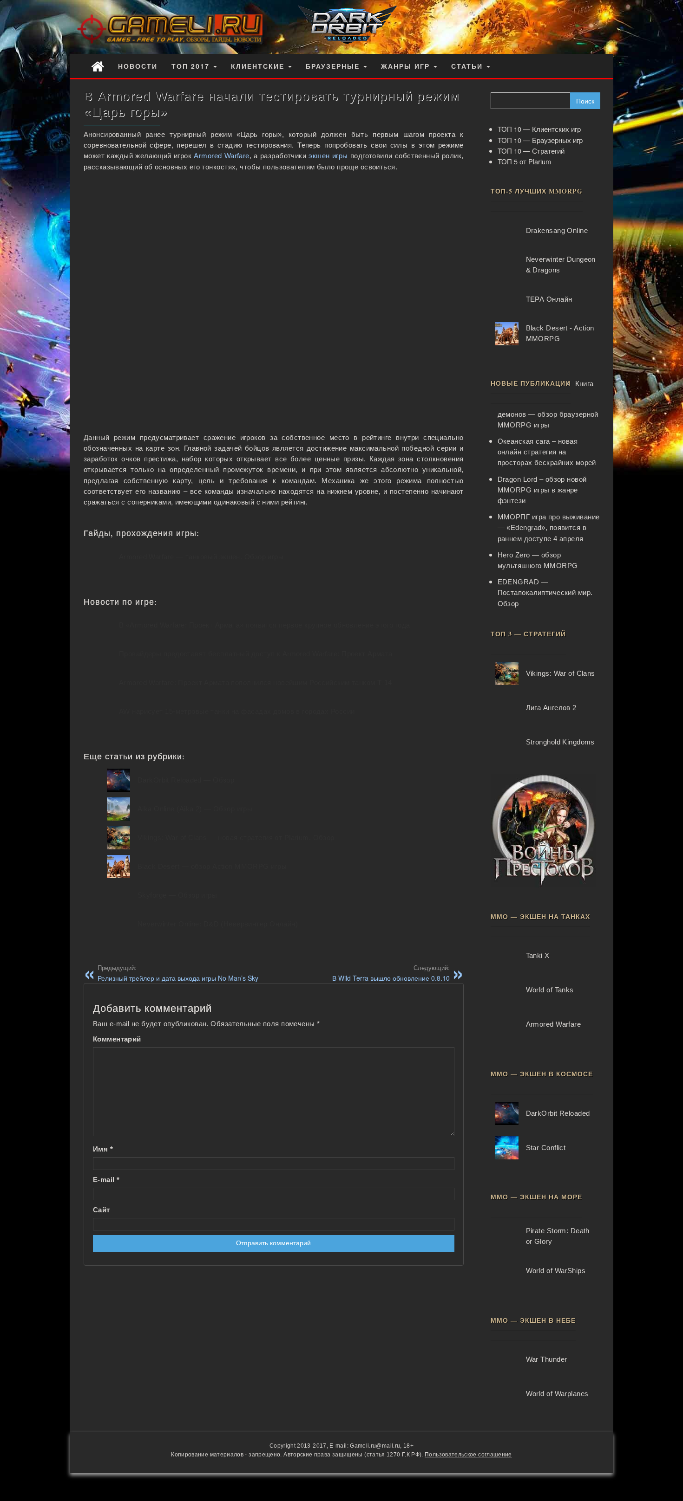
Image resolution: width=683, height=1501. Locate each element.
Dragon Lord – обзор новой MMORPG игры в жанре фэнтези (542, 490)
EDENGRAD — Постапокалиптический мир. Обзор (545, 592)
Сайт (101, 1210)
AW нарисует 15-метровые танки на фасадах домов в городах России (237, 711)
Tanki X (538, 955)
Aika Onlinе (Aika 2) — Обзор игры (195, 809)
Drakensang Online (557, 230)
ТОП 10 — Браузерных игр (540, 140)
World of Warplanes (557, 1393)
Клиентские (259, 66)
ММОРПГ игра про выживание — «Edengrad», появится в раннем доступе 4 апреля (549, 527)
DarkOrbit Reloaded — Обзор (186, 780)
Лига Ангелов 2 (551, 708)
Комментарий (117, 1039)
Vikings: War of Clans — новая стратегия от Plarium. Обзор (236, 837)
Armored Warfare (221, 156)
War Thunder (546, 1359)
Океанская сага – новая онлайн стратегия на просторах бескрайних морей (547, 452)
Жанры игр (407, 66)
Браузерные (334, 66)
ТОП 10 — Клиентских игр (539, 129)
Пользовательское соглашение (468, 1454)
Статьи (468, 66)
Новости (138, 66)
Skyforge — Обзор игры (177, 895)
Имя (103, 1149)
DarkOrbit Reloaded (558, 1113)
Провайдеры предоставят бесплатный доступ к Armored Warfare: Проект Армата (256, 654)
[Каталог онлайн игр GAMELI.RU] (97, 66)
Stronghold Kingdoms (560, 742)
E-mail (106, 1180)
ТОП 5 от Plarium (524, 161)
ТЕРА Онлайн (549, 299)
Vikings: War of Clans (560, 673)
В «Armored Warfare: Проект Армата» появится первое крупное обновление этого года (264, 625)
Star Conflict (546, 1148)
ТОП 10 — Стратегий (531, 150)
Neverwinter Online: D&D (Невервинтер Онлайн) (218, 924)
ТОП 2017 (191, 66)
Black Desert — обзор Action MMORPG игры (212, 866)
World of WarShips (555, 1271)
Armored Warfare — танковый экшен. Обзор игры (201, 557)
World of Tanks (550, 990)
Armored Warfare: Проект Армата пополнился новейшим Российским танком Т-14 (255, 682)
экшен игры (328, 156)
